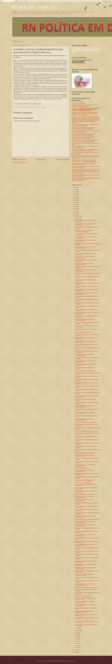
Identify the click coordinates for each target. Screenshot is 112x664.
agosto (76, 632)
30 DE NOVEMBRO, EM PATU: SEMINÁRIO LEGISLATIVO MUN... (84, 413)
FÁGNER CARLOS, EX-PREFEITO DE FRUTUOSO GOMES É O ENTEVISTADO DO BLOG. (85, 131)
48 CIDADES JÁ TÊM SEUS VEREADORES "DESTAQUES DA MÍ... (84, 456)
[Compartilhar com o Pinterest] (45, 107)
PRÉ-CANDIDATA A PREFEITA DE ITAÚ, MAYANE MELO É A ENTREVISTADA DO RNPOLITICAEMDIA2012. (86, 150)
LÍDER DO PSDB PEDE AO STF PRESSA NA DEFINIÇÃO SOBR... (84, 585)
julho (76, 634)
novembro (77, 218)
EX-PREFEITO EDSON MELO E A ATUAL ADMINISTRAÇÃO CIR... (83, 264)
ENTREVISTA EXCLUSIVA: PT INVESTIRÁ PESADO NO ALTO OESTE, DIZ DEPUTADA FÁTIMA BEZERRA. (85, 141)
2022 (75, 196)
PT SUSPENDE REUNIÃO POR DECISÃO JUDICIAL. (86, 431)
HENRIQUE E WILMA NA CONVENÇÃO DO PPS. (85, 422)
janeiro (76, 647)
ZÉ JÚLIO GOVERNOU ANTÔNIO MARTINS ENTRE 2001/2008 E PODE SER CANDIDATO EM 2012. (84, 134)
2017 (75, 206)
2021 (75, 198)
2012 (75, 650)
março (76, 643)
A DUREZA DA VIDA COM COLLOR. (82, 596)
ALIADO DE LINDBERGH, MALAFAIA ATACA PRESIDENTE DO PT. (84, 320)
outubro (76, 628)
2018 (75, 204)
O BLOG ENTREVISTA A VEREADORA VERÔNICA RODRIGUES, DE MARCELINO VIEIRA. (83, 138)
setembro (77, 630)
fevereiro (77, 645)
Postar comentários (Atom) (22, 162)
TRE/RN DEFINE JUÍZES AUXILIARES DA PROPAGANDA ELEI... (84, 355)
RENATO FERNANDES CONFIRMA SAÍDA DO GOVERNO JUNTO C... (84, 545)
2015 (75, 210)
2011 (75, 652)
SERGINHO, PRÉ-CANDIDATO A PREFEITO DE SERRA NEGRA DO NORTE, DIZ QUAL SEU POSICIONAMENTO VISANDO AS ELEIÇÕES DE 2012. (85, 114)
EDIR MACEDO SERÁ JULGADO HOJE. (83, 332)
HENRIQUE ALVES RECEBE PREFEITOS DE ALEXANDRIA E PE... (84, 535)
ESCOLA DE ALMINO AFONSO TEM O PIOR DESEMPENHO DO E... (84, 247)
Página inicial (18, 41)
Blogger (73, 661)
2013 (75, 215)
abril (76, 641)
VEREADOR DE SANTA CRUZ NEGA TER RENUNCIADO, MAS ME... (83, 575)
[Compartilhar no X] (42, 107)
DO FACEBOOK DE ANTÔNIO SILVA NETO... (84, 480)
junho (76, 636)
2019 (75, 202)
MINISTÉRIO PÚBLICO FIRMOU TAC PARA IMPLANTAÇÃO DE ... (84, 525)
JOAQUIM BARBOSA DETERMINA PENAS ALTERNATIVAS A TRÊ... (84, 612)
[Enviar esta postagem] (36, 107)
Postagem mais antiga (62, 159)
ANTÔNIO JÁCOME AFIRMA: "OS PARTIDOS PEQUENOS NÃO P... (84, 465)
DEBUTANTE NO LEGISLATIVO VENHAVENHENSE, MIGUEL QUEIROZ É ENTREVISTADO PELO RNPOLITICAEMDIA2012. (86, 179)
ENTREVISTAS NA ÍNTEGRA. (79, 103)
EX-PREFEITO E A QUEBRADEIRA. (82, 482)
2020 (75, 200)
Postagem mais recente (19, 159)
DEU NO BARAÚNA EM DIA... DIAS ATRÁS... (84, 494)
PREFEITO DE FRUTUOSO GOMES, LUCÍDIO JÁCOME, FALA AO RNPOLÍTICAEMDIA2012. (85, 125)
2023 (75, 193)
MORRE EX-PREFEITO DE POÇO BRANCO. (84, 453)
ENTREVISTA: (86, 109)
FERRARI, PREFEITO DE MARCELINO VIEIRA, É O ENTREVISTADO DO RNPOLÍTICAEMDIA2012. (84, 128)
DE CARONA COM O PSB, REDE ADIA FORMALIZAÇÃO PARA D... (83, 231)
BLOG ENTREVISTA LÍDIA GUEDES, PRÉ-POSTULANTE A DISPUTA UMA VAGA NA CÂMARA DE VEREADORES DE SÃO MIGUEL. (85, 157)
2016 (75, 208)
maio (76, 639)
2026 (75, 187)
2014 (75, 212)
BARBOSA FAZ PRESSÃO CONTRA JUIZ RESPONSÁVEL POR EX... (83, 420)
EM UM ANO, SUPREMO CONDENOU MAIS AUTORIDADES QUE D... (84, 406)
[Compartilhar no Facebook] (43, 107)
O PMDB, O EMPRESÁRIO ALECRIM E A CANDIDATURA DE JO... (83, 471)
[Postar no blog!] (40, 107)
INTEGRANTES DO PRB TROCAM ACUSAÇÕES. (85, 587)
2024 (75, 191)
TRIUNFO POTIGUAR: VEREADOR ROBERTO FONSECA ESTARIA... (85, 257)
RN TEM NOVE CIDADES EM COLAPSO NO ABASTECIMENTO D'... (84, 522)
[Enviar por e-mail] (39, 107)
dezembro (77, 216)
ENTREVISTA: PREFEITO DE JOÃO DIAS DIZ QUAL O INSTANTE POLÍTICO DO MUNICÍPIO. (84, 106)
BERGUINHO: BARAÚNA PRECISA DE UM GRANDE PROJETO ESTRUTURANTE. (84, 164)
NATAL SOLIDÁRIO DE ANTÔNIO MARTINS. (84, 370)
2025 (75, 189)
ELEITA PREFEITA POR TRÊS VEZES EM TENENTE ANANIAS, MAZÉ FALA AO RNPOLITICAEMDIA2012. (84, 161)
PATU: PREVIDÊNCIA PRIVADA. (81, 468)
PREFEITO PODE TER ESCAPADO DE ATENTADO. (86, 519)
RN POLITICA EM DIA (34, 7)
